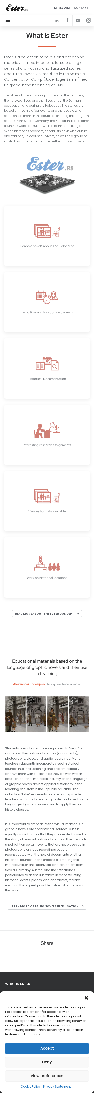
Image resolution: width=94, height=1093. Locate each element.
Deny (47, 1062)
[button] (86, 997)
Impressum (61, 8)
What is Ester (17, 983)
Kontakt (81, 8)
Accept (47, 1048)
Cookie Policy (31, 1086)
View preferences (47, 1075)
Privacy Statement (57, 1086)
